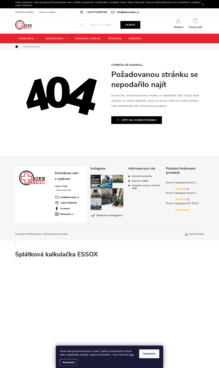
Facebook (65, 208)
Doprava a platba (47, 12)
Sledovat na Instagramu (109, 215)
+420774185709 (68, 202)
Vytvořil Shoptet (196, 234)
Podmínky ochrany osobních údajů (146, 187)
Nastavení (68, 362)
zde (132, 354)
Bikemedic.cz (66, 214)
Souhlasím (149, 353)
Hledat (130, 25)
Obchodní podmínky (24, 12)
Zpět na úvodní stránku (139, 120)
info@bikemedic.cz (69, 197)
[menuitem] (28, 39)
